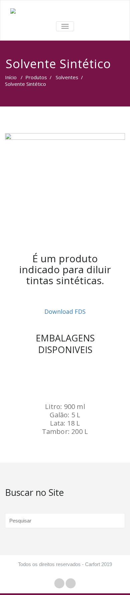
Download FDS (65, 311)
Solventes (67, 77)
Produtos (36, 77)
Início (11, 77)
